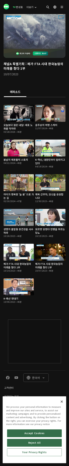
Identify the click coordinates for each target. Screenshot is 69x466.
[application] (34, 31)
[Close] (62, 401)
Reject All (34, 442)
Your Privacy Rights (34, 452)
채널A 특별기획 (14, 63)
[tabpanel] (34, 204)
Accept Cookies (34, 433)
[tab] (15, 92)
